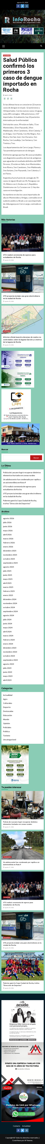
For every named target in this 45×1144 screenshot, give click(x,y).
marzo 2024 (8, 635)
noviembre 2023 (10, 652)
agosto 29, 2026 (9, 345)
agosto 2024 (8, 615)
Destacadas (8, 711)
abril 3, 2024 (8, 95)
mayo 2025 (7, 579)
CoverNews (16, 1140)
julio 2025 (7, 571)
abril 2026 (7, 534)
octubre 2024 (9, 607)
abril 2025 (7, 583)
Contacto (16, 1126)
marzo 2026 (8, 538)
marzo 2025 (8, 587)
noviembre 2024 (10, 603)
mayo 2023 (7, 676)
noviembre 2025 (10, 555)
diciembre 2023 (9, 648)
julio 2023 (7, 668)
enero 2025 (8, 595)
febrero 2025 (9, 591)
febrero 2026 (9, 542)
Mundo (6, 719)
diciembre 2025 (9, 551)
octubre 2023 (9, 656)
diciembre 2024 (9, 599)
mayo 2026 (7, 530)
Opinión (6, 723)
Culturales (7, 703)
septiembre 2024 (10, 611)
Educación (7, 715)
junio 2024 (7, 623)
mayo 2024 (7, 627)
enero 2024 (8, 644)
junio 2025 (7, 575)
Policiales (7, 727)
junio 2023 (7, 672)
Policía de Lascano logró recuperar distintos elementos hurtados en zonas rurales (22, 474)
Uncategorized (9, 739)
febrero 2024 (9, 640)
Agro (5, 699)
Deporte (7, 707)
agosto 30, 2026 (9, 260)
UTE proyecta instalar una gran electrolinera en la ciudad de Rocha (22, 495)
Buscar (4, 449)
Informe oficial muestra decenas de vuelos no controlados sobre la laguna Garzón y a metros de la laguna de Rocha (22, 339)
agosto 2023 (8, 664)
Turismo (6, 735)
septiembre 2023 (10, 660)
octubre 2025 (9, 559)
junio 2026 (7, 526)
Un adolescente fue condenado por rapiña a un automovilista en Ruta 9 (22, 481)
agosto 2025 (8, 567)
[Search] (41, 46)
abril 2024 (7, 631)
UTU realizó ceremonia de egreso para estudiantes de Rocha (19, 488)
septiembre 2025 (10, 563)
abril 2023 (7, 680)
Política (6, 731)
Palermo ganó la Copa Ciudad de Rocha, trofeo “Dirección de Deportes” (20, 502)
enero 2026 (8, 547)
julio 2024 (7, 619)
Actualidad (7, 55)
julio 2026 (7, 522)
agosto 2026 (8, 518)
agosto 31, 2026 (9, 827)
